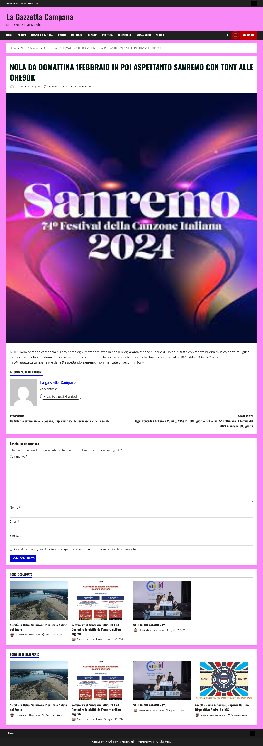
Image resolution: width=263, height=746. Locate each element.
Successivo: (194, 420)
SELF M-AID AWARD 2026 (150, 625)
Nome (15, 507)
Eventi (62, 35)
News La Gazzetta (42, 35)
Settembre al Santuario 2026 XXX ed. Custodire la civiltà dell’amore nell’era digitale (96, 629)
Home (9, 35)
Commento (18, 457)
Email (15, 521)
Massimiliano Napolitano (27, 634)
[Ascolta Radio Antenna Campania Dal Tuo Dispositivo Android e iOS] (224, 680)
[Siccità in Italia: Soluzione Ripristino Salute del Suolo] (39, 600)
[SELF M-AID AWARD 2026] (162, 600)
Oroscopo (124, 35)
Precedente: (60, 418)
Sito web (15, 536)
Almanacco (143, 35)
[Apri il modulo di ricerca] (227, 35)
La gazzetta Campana (28, 86)
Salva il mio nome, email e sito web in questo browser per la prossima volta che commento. (75, 549)
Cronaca (77, 35)
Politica (107, 35)
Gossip (92, 35)
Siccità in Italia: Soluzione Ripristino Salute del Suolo (38, 627)
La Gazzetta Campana (39, 16)
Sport (22, 35)
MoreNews (145, 742)
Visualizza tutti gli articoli (60, 397)
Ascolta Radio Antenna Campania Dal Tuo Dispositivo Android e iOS (222, 707)
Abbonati (248, 35)
